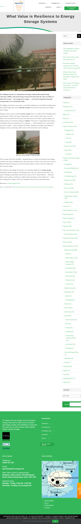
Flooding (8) (68, 172)
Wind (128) (66, 382)
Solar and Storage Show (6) (71, 353)
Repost (2, 187)
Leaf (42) (68, 154)
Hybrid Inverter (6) (70, 288)
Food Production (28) (71, 234)
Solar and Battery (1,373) (70, 246)
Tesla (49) (66, 374)
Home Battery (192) (72, 258)
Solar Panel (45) (70, 344)
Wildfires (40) (69, 202)
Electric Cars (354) (70, 146)
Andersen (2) (69, 134)
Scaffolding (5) (70, 300)
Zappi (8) (68, 142)
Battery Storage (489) (71, 250)
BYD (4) (68, 254)
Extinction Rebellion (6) (72, 168)
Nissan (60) (68, 150)
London (47, 508)
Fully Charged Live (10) (70, 210)
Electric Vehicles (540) (69, 126)
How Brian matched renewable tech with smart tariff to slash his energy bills (71, 66)
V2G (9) (68, 138)
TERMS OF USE (70, 518)
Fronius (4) (69, 327)
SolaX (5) (67, 362)
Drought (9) (68, 164)
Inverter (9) (68, 304)
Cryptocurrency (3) (70, 110)
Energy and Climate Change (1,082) (71, 159)
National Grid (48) (70, 180)
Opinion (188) (67, 226)
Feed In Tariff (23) (71, 319)
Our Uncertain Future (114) (71, 230)
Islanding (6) (69, 331)
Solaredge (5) (70, 348)
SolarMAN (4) (69, 358)
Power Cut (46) (69, 188)
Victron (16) (69, 284)
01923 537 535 (8, 463)
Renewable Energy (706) (70, 238)
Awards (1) (66, 102)
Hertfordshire (49, 501)
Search (67, 404)
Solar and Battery (49, 187)
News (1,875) (67, 222)
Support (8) (66, 370)
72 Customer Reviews (18, 10)
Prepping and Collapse (40, 187)
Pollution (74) (69, 184)
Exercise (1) (66, 206)
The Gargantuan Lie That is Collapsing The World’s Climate (71, 51)
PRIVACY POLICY (59, 518)
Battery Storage (15, 187)
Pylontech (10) (70, 280)
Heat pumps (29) (68, 214)
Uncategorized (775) (69, 378)
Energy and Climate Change (26, 187)
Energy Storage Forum (13, 183)
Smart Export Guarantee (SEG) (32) (71, 338)
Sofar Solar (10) (69, 312)
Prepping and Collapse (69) (71, 197)
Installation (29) (69, 292)
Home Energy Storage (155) (70, 263)
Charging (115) (69, 130)
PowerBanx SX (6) (71, 272)
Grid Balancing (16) (70, 176)
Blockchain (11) (67, 106)
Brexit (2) (66, 118)
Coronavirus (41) (68, 122)
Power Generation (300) (71, 192)
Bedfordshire (49, 505)
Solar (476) (68, 316)
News (33, 187)
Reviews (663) (67, 242)
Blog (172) (66, 114)
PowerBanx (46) (70, 268)
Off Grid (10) (68, 308)
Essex (47, 503)
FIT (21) (68, 323)
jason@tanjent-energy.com (13, 469)
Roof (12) (69, 296)
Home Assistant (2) (68, 218)
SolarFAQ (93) (67, 366)
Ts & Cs (48, 521)
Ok (55, 521)
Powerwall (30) (70, 276)
